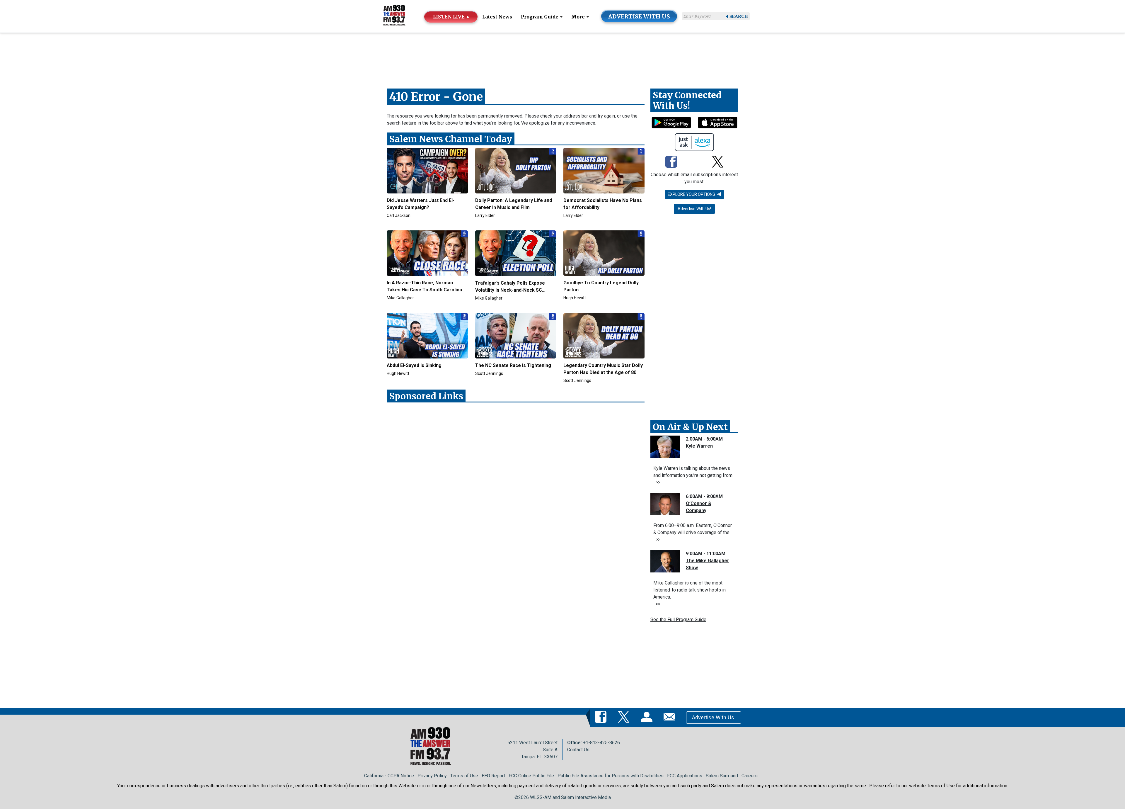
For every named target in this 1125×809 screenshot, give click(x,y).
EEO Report (493, 776)
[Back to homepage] (394, 16)
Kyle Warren (699, 446)
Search (738, 16)
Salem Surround (722, 776)
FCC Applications (684, 776)
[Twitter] (717, 162)
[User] (648, 717)
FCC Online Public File (531, 776)
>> (656, 482)
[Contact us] (671, 717)
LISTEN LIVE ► (452, 17)
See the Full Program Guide (678, 619)
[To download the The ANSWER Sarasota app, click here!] (671, 122)
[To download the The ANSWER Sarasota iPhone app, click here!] (717, 122)
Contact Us (578, 749)
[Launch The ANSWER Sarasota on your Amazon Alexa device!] (694, 142)
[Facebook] (671, 162)
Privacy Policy (432, 776)
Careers (750, 776)
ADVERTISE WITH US (639, 16)
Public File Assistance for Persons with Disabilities (611, 776)
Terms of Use (464, 776)
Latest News (497, 17)
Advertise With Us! (694, 208)
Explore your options (692, 194)
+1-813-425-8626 (601, 742)
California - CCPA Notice (389, 776)
